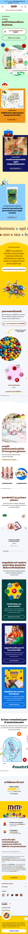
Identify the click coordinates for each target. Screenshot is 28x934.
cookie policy (12, 925)
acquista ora (11, 217)
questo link (13, 871)
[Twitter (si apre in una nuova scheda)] (12, 895)
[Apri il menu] (2, 6)
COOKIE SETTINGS (6, 907)
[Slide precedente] (3, 528)
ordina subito (11, 119)
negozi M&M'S (20, 824)
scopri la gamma (15, 168)
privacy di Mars (6, 859)
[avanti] (26, 378)
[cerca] (21, 6)
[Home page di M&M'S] (14, 6)
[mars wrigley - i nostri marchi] (6, 903)
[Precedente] (2, 475)
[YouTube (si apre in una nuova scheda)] (17, 895)
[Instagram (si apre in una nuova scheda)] (3, 895)
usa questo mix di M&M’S (13, 391)
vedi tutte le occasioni (9, 459)
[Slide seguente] (25, 528)
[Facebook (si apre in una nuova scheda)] (8, 895)
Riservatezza (5, 910)
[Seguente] (26, 475)
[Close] (26, 918)
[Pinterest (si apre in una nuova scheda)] (21, 895)
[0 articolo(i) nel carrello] (25, 6)
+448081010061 (14, 832)
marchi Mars (19, 867)
